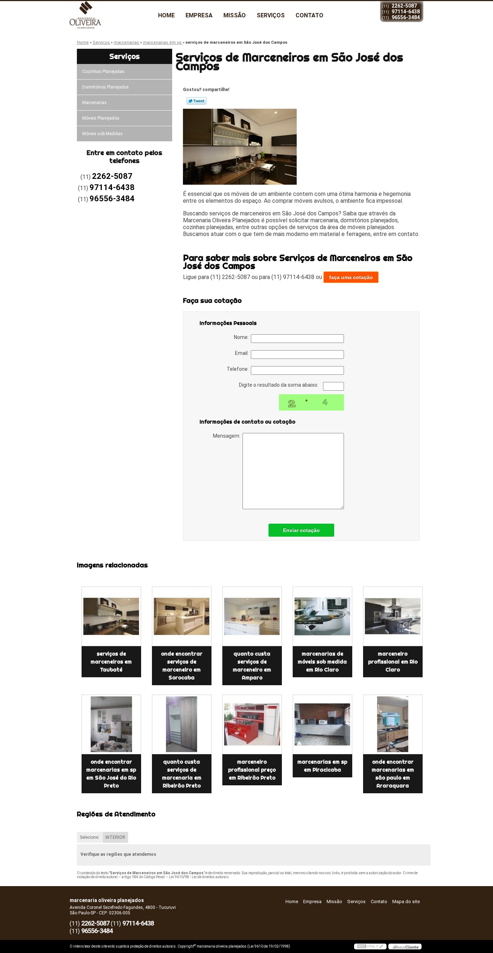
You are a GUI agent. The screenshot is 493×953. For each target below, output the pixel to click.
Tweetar (196, 100)
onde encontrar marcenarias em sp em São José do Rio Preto (111, 774)
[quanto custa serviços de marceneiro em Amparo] (252, 616)
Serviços (271, 15)
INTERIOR (115, 837)
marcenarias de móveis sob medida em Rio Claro (322, 662)
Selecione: (89, 837)
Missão (234, 15)
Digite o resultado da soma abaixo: (279, 385)
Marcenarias (94, 102)
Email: (243, 353)
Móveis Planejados (100, 118)
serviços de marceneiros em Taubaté (111, 662)
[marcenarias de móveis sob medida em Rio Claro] (322, 616)
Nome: (242, 337)
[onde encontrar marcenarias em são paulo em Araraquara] (393, 724)
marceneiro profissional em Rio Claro (393, 662)
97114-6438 (406, 11)
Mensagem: (228, 436)
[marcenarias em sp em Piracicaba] (322, 724)
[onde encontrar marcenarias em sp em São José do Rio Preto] (111, 724)
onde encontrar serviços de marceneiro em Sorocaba (181, 666)
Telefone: (239, 369)
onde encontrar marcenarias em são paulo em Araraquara (393, 774)
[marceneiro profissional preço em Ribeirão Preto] (252, 724)
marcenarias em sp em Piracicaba (322, 766)
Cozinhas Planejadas (103, 71)
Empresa (199, 15)
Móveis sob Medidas (102, 133)
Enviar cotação (301, 530)
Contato (309, 15)
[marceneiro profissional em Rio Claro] (393, 616)
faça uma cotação (351, 277)
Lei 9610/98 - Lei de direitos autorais (199, 877)
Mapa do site (406, 901)
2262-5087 (404, 6)
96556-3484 (406, 17)
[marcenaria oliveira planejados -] (111, 15)
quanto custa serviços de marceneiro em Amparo (252, 666)
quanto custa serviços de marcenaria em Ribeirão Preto (181, 774)
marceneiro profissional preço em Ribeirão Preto (252, 770)
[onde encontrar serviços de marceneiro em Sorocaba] (181, 616)
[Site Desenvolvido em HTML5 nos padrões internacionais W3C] (370, 946)
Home (166, 15)
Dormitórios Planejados (105, 87)
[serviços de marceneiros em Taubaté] (111, 616)
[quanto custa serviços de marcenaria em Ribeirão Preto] (181, 724)
